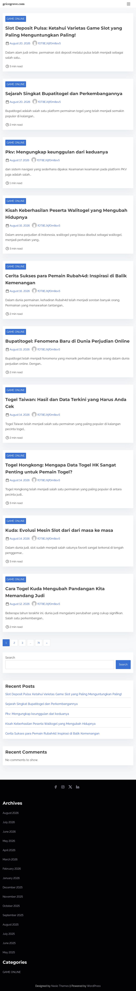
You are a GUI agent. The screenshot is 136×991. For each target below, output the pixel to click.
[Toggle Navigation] (128, 4)
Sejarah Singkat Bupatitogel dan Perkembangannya (63, 93)
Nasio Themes (60, 986)
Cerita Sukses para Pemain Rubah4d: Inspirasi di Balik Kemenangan (52, 733)
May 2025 (9, 952)
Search (10, 657)
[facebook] (55, 788)
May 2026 (9, 841)
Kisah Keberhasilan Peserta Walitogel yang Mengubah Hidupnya (50, 723)
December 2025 (13, 887)
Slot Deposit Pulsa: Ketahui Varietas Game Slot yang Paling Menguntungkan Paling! (63, 694)
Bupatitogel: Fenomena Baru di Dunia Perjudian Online (67, 341)
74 (38, 643)
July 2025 (9, 933)
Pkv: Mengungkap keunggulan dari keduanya (56, 152)
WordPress (94, 986)
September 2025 (13, 915)
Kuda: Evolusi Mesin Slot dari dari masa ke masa (59, 530)
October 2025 (11, 905)
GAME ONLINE (16, 18)
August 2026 (11, 813)
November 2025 (13, 896)
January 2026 (11, 878)
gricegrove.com (14, 4)
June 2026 (9, 831)
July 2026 (9, 822)
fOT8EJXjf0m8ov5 (49, 43)
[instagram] (63, 788)
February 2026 (12, 868)
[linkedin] (77, 788)
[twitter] (70, 788)
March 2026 (10, 859)
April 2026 (9, 850)
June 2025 (9, 943)
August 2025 (11, 924)
